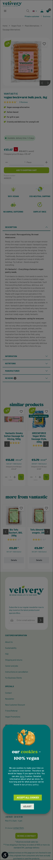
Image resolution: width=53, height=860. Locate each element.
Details (14, 560)
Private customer (32, 16)
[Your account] (42, 10)
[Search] (27, 10)
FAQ (6, 654)
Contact (8, 693)
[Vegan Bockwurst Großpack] (26, 62)
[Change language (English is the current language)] (34, 11)
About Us (9, 642)
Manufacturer (12, 371)
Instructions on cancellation (16, 672)
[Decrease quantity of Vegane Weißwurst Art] (31, 477)
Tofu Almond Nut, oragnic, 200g (39, 531)
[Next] (47, 83)
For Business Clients (13, 678)
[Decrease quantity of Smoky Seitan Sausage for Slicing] (6, 477)
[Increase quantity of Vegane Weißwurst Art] (39, 477)
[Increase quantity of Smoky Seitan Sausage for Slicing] (14, 477)
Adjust (27, 806)
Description (11, 227)
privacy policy (32, 784)
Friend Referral (11, 711)
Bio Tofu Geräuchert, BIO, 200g (14, 532)
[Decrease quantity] (6, 162)
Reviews (10, 378)
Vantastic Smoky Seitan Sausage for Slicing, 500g (14, 436)
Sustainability (10, 648)
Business (46, 16)
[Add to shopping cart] (21, 477)
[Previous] (42, 83)
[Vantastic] (25, 93)
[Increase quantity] (46, 162)
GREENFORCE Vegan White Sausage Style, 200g (39, 437)
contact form (18, 828)
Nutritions (10, 363)
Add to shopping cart (26, 170)
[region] (26, 62)
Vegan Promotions (12, 716)
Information (11, 356)
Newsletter (9, 699)
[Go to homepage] (12, 3)
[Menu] (5, 10)
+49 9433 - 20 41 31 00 (14, 817)
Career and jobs (11, 666)
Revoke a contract (26, 836)
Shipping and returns (13, 660)
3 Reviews (23, 102)
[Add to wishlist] (44, 44)
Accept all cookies (28, 797)
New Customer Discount (15, 705)
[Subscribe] (40, 620)
